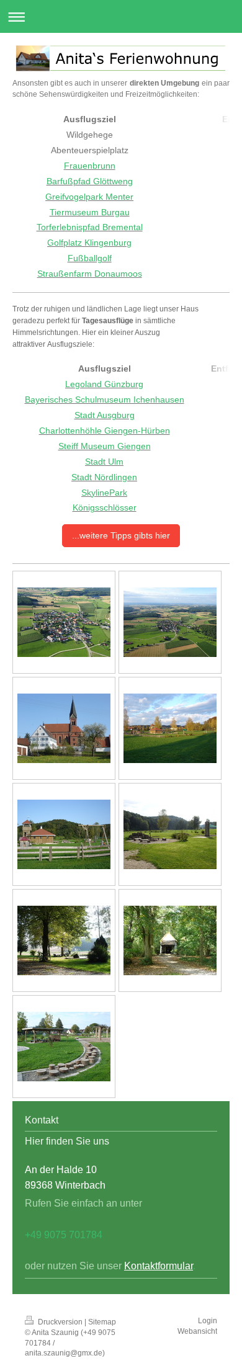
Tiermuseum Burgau (90, 212)
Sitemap (102, 1322)
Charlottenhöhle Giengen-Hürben (104, 430)
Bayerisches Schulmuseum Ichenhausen (104, 399)
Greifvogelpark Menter (89, 197)
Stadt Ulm (104, 462)
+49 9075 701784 (63, 1235)
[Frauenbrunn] (63, 940)
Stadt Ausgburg (104, 415)
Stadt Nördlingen (104, 477)
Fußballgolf (90, 258)
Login (207, 1320)
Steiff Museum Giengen (104, 446)
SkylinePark (104, 493)
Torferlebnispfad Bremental (90, 227)
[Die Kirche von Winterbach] (63, 728)
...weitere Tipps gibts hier (121, 535)
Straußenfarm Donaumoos (89, 274)
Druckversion (60, 1322)
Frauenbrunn (89, 166)
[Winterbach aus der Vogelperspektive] (63, 622)
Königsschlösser (105, 507)
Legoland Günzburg (104, 384)
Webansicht (197, 1331)
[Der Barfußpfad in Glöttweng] (63, 1046)
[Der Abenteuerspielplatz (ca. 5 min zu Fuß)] (170, 728)
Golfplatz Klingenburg (89, 243)
